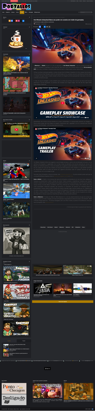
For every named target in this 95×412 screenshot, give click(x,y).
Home (3, 12)
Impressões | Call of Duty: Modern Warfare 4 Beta (17, 344)
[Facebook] (40, 27)
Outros (17, 12)
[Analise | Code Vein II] (16, 209)
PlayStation (78, 227)
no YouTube (37, 399)
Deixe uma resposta (63, 301)
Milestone (62, 227)
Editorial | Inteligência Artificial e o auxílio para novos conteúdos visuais (78, 400)
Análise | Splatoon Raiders (8, 199)
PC (72, 227)
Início (35, 17)
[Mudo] (26, 136)
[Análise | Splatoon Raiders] (16, 190)
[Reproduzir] (4, 136)
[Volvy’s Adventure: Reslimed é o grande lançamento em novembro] (16, 84)
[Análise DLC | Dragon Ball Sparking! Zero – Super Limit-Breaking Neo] (16, 170)
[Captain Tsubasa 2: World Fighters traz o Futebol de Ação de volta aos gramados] (16, 64)
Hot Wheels (50, 227)
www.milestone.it (49, 202)
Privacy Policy (51, 411)
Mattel (56, 227)
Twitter (71, 176)
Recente (9, 340)
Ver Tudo (22, 12)
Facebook (56, 176)
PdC (26, 12)
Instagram (61, 176)
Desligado (31, 12)
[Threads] (21, 21)
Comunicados (39, 17)
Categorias (8, 12)
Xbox (84, 227)
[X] (42, 27)
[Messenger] (45, 27)
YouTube (66, 176)
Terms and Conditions (45, 411)
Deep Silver (43, 227)
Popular (24, 340)
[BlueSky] (23, 21)
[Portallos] (16, 6)
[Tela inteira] (28, 136)
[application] (16, 129)
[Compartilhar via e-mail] (47, 27)
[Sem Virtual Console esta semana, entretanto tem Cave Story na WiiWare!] (82, 288)
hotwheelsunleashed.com (66, 174)
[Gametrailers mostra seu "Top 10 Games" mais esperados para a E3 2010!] (43, 288)
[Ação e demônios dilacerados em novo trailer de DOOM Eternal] (63, 288)
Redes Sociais (37, 12)
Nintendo (68, 227)
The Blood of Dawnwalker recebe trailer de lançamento (14, 113)
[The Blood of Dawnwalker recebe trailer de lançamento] (16, 104)
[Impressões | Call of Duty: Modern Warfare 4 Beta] (6, 346)
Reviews (12, 12)
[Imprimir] (49, 27)
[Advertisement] (63, 5)
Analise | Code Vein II (7, 218)
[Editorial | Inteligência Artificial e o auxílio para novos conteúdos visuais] (78, 391)
